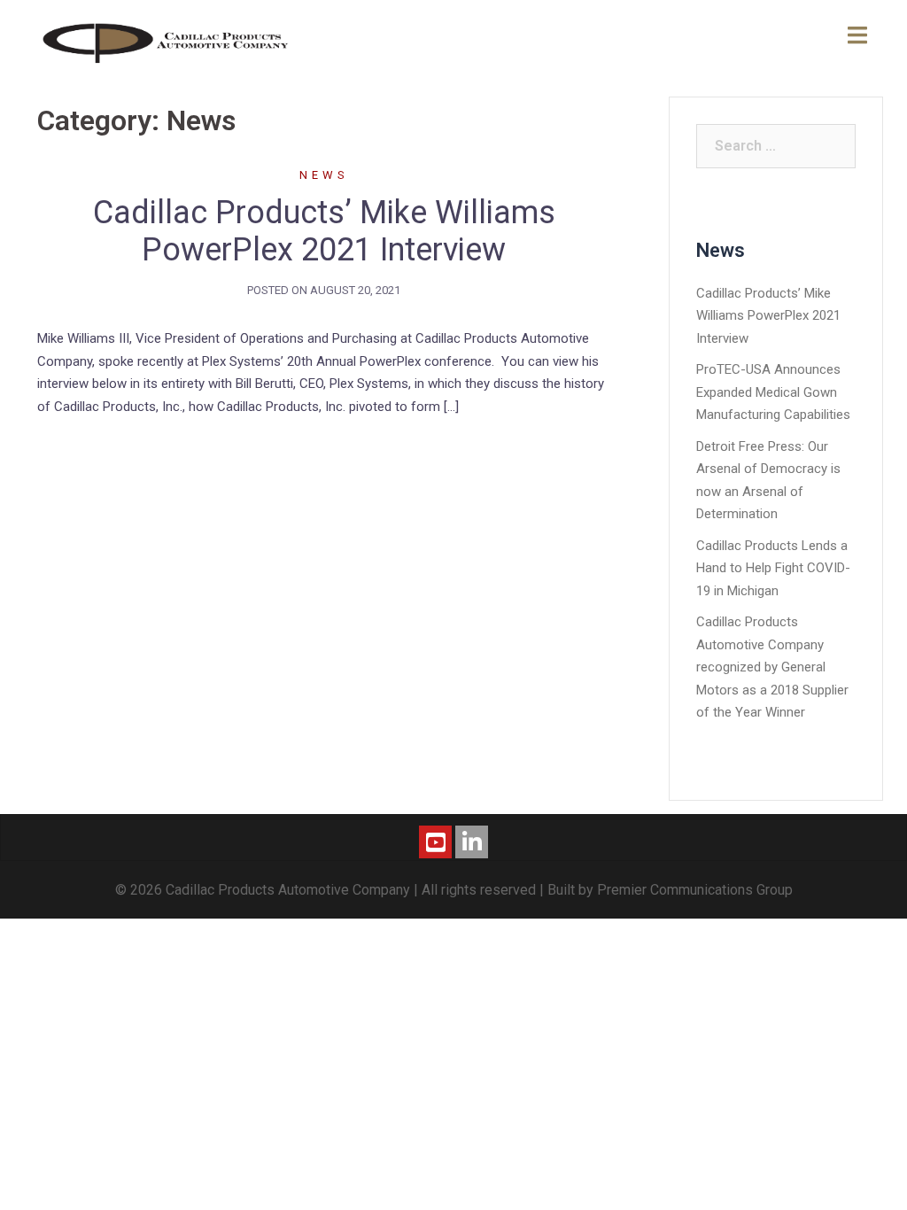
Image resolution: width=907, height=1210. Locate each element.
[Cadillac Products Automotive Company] (167, 40)
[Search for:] (776, 146)
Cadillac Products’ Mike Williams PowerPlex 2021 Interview (324, 231)
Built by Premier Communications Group (670, 889)
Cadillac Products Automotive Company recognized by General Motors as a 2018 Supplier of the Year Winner (772, 667)
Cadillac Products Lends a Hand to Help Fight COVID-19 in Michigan (773, 568)
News (324, 175)
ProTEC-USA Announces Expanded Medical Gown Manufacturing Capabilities (773, 392)
